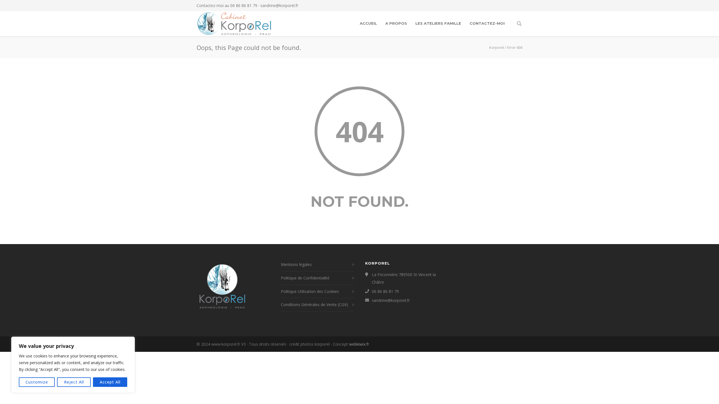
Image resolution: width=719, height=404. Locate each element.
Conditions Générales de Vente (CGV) (314, 304)
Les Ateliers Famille (438, 23)
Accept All (110, 382)
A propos (396, 23)
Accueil (368, 23)
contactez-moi (487, 23)
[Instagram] (505, 5)
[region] (73, 365)
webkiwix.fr (359, 344)
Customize (37, 382)
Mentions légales (296, 264)
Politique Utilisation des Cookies (310, 291)
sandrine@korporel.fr (279, 5)
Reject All (74, 382)
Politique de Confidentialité (305, 278)
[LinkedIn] (516, 5)
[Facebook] (494, 5)
